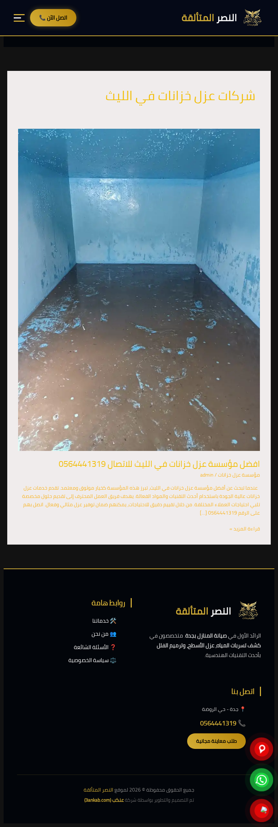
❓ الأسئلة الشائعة (95, 647)
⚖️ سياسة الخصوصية (92, 660)
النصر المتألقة (98, 789)
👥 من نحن (104, 633)
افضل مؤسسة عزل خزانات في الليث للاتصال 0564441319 (159, 464)
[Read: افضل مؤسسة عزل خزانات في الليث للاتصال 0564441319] (139, 289)
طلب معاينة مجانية (216, 741)
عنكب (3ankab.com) (104, 800)
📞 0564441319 (223, 723)
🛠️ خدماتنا (104, 620)
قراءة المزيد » (244, 529)
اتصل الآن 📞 (53, 17)
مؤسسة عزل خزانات (239, 474)
